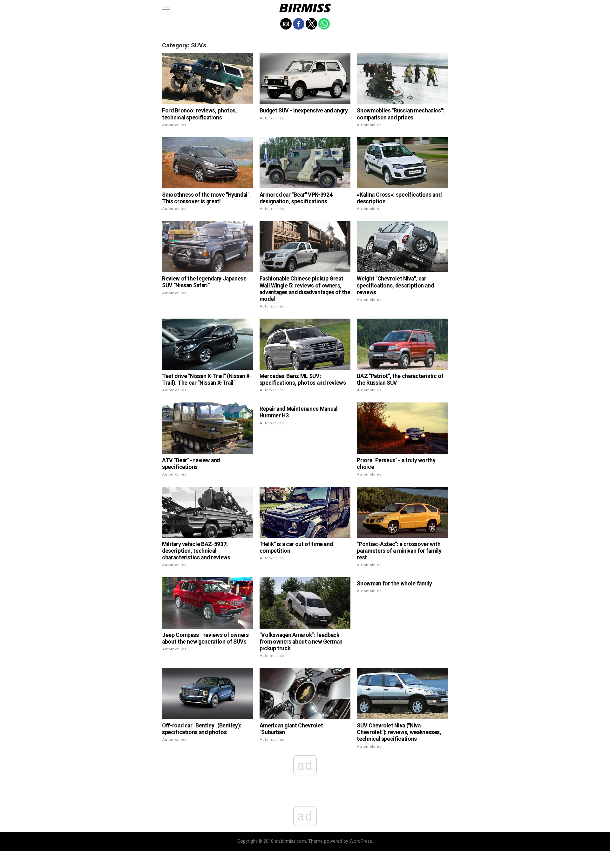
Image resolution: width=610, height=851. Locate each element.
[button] (166, 8)
